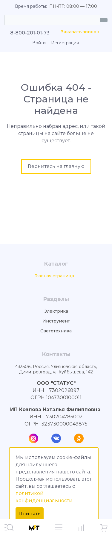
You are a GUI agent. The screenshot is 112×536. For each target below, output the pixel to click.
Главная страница (54, 275)
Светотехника (56, 331)
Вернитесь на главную (56, 166)
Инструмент (56, 321)
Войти (39, 43)
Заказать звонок (80, 31)
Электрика (56, 311)
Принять (30, 514)
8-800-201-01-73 (30, 33)
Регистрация (65, 43)
